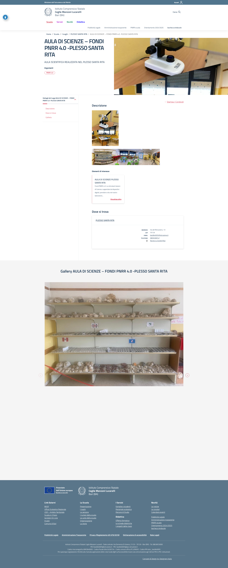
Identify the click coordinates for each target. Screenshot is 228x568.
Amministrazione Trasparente (74, 535)
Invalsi (47, 520)
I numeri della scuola (88, 515)
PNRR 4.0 (49, 72)
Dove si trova (51, 113)
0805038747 (155, 238)
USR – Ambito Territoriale (54, 512)
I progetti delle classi (124, 526)
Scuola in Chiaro (50, 515)
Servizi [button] (60, 22)
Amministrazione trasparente (115, 27)
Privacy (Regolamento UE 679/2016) (104, 535)
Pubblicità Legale (94, 27)
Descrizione (50, 108)
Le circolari (155, 509)
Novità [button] (70, 22)
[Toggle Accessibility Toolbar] (5, 17)
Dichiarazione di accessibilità (135, 535)
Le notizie (155, 506)
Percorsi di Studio (122, 512)
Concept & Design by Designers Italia (157, 558)
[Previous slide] (41, 375)
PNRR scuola (135, 27)
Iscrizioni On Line (51, 517)
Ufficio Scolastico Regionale (55, 509)
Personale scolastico (124, 509)
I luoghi (83, 509)
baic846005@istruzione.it (159, 235)
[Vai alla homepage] (48, 12)
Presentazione (85, 506)
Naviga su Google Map (157, 240)
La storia (83, 523)
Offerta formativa (122, 520)
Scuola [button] (49, 22)
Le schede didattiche (124, 523)
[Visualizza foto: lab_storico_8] (114, 334)
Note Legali (154, 535)
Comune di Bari (50, 523)
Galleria (49, 117)
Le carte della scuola (88, 517)
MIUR (46, 506)
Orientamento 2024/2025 (153, 27)
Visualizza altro (115, 199)
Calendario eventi (158, 512)
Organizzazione (86, 520)
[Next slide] (187, 375)
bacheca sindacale (174, 27)
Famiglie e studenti (123, 506)
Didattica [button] (81, 22)
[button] (60, 99)
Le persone (84, 512)
